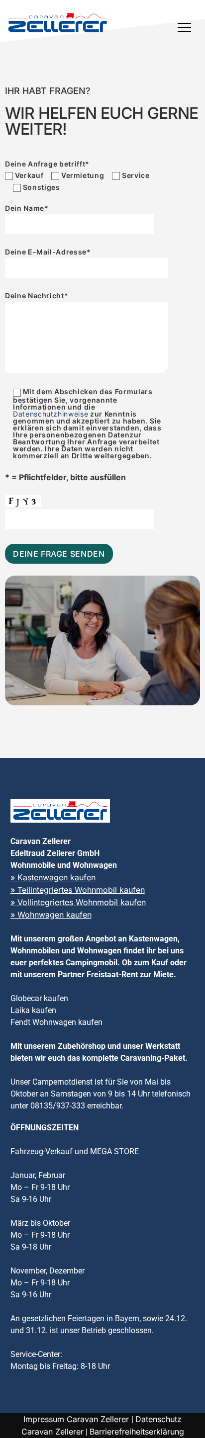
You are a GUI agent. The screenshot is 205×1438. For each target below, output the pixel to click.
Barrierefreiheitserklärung (137, 1432)
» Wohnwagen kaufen (51, 915)
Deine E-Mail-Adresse (48, 252)
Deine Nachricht (36, 296)
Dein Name (27, 208)
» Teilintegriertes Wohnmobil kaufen (77, 890)
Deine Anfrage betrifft (47, 164)
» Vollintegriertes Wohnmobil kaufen (78, 902)
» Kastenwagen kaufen (53, 877)
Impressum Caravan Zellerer (77, 1419)
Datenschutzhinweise (50, 414)
